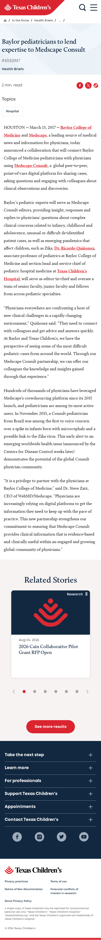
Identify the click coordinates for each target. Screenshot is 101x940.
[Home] (5, 20)
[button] (95, 85)
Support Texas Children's (31, 794)
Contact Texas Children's (31, 820)
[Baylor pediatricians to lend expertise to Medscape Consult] (32, 7)
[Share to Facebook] (80, 85)
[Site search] (82, 8)
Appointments (20, 807)
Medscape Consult (31, 165)
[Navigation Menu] (93, 7)
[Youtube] (84, 837)
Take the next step (24, 755)
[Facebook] (17, 837)
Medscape (38, 135)
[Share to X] (88, 85)
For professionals (23, 781)
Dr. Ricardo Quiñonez (74, 248)
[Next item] (85, 692)
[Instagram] (39, 837)
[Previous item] (15, 692)
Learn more (17, 768)
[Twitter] (61, 837)
